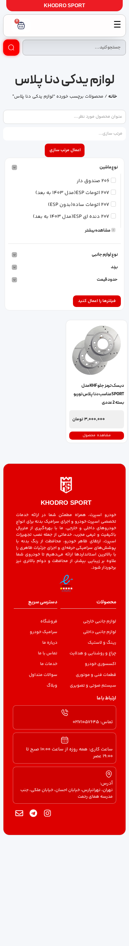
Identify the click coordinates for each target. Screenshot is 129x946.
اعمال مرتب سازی (65, 150)
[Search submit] (11, 47)
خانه (112, 97)
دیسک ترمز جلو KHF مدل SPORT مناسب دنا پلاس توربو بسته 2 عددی (99, 394)
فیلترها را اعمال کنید (97, 301)
